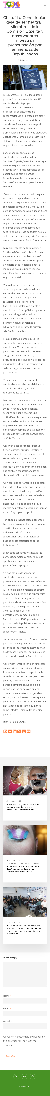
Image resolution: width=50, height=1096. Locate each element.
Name (7, 995)
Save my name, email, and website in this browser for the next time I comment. (24, 1041)
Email (7, 1008)
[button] (45, 5)
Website (7, 1021)
